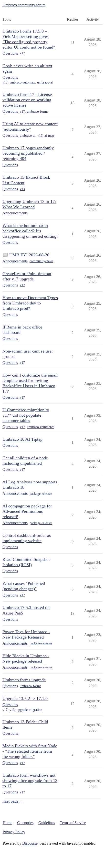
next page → (12, 801)
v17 (22, 53)
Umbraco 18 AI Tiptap (22, 439)
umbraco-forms (37, 111)
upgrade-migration (29, 710)
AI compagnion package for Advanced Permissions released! (27, 511)
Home (7, 823)
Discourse (30, 843)
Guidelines (46, 823)
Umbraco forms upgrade (24, 679)
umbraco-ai (45, 82)
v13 (22, 189)
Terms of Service (73, 823)
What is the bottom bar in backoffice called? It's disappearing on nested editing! (30, 231)
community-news (41, 261)
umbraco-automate (22, 82)
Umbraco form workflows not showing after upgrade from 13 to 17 (29, 780)
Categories (25, 823)
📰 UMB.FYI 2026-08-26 (25, 254)
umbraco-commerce (40, 427)
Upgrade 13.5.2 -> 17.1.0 (25, 698)
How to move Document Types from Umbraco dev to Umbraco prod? (30, 303)
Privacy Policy (14, 832)
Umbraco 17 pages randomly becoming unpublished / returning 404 (28, 153)
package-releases (41, 494)
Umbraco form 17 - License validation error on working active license (27, 100)
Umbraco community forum (23, 5)
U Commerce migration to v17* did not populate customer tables (25, 415)
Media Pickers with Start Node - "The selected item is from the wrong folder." (29, 751)
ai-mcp (49, 135)
